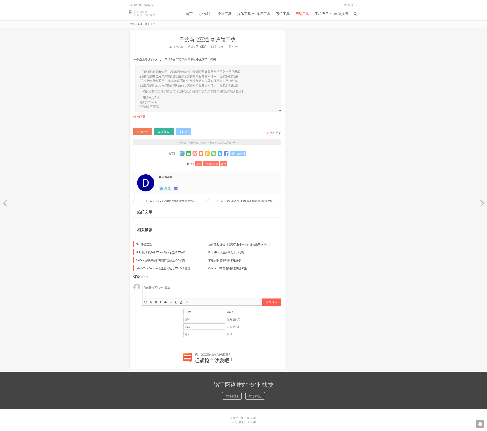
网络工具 (302, 13)
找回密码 (149, 5)
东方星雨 (167, 177)
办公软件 (205, 13)
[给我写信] (176, 188)
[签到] (186, 302)
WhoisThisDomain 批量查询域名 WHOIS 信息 (163, 268)
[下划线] (176, 302)
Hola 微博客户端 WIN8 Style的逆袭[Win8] (160, 252)
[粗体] (156, 302)
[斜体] (160, 302)
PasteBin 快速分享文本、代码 (226, 252)
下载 (143, 116)
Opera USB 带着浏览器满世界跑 (227, 268)
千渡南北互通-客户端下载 (207, 39)
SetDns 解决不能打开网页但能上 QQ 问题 (161, 260)
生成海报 (239, 153)
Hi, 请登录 (135, 5)
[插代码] (181, 302)
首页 (189, 13)
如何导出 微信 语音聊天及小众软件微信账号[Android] (239, 244)
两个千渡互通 (144, 244)
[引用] (165, 302)
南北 (223, 163)
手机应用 (322, 13)
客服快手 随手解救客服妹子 (224, 260)
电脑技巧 (341, 13)
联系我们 (232, 396)
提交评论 (272, 302)
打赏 (184, 131)
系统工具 (283, 13)
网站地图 (251, 418)
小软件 (130, 13)
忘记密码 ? (266, 9)
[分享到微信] (213, 153)
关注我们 (349, 5)
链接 (136, 116)
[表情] (145, 302)
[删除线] (170, 302)
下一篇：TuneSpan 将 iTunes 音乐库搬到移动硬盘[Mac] (244, 200)
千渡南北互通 (211, 163)
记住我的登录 (225, 9)
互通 (198, 163)
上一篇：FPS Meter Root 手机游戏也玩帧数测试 (170, 200)
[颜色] (150, 302)
